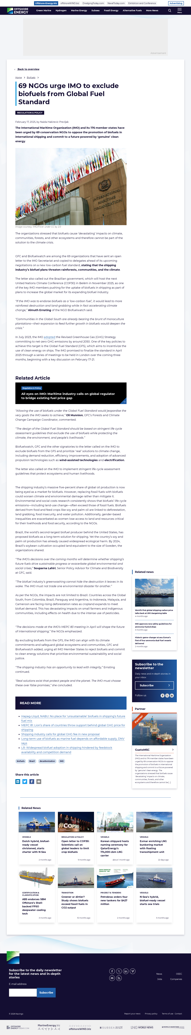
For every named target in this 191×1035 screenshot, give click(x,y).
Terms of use (167, 1014)
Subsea (95, 10)
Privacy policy (151, 1014)
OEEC (179, 974)
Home (18, 77)
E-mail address (18, 984)
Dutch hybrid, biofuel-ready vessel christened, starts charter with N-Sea (36, 846)
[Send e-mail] (112, 978)
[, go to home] (17, 11)
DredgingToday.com (93, 3)
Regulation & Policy (29, 112)
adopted (49, 337)
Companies (176, 979)
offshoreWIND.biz (70, 3)
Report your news (132, 1014)
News (159, 974)
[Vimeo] (132, 971)
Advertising (176, 3)
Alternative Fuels (132, 10)
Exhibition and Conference (142, 3)
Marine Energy (79, 10)
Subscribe (147, 685)
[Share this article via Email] (38, 781)
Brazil (32, 761)
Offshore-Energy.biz (46, 3)
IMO (62, 761)
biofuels (20, 761)
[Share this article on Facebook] (31, 781)
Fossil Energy (111, 10)
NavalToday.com (116, 3)
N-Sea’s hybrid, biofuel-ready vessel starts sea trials (152, 900)
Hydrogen (61, 10)
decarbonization (47, 761)
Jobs (159, 979)
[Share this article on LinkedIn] (17, 781)
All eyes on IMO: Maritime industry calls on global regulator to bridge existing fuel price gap (68, 396)
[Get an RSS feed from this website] (119, 978)
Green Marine (43, 10)
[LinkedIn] (172, 696)
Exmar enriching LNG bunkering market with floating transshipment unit (153, 846)
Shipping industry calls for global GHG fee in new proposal (60, 734)
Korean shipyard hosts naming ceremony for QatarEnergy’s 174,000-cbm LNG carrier (115, 848)
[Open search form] (169, 11)
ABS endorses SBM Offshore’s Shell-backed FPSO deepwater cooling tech (34, 906)
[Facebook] (163, 696)
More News (152, 10)
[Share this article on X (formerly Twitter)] (24, 781)
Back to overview (28, 69)
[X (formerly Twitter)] (167, 696)
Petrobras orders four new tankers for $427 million (114, 900)
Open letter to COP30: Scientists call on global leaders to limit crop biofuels (75, 846)
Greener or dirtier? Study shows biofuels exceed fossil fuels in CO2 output (74, 902)
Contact (178, 1014)
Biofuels (31, 77)
